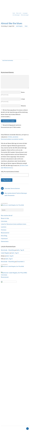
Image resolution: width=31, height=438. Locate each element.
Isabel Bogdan (19, 26)
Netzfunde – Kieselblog (8, 250)
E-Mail (23, 99)
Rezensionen (5, 277)
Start (14, 13)
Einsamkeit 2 (20, 261)
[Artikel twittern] (28, 60)
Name (23, 92)
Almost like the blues (11, 23)
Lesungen (25, 13)
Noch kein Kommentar (7, 60)
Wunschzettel (5, 233)
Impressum (4, 238)
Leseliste (3, 227)
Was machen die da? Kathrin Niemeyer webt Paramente (14, 194)
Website (23, 106)
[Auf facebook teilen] (26, 60)
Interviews (4, 221)
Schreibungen (16, 15)
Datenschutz (5, 241)
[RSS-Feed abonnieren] (24, 429)
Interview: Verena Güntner (11, 188)
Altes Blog (4, 235)
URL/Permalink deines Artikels (10, 171)
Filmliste (3, 230)
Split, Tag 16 (20, 250)
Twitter (2, 437)
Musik (26, 26)
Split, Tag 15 (9, 259)
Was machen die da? (7, 215)
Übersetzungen (25, 15)
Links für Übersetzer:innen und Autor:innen (13, 224)
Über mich (18, 13)
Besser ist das (5, 218)
